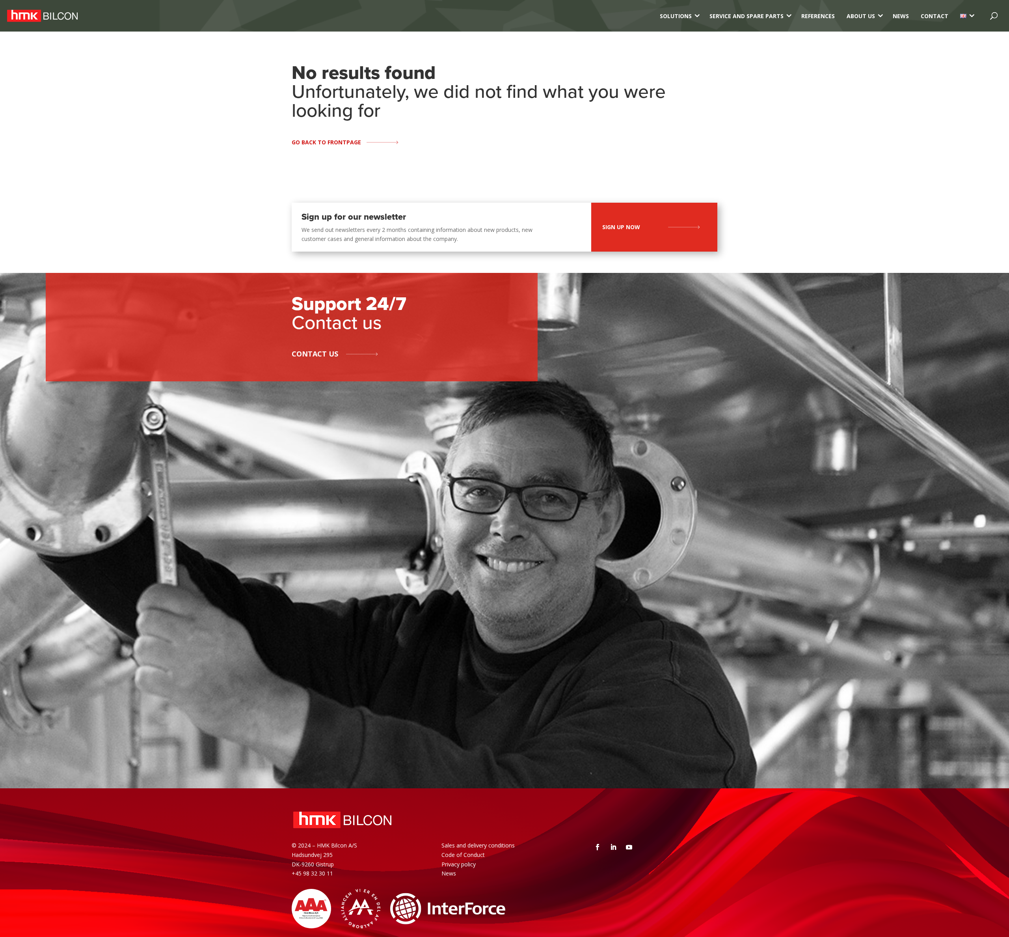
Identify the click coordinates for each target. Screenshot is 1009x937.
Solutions (676, 16)
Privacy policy (458, 864)
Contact (934, 16)
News (901, 16)
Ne (445, 873)
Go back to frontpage (326, 142)
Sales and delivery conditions (478, 845)
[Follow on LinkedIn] (613, 847)
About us (861, 16)
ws (452, 873)
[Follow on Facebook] (597, 847)
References (818, 16)
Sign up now (621, 227)
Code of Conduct (463, 855)
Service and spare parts (746, 16)
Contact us (315, 353)
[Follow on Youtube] (629, 847)
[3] (963, 16)
